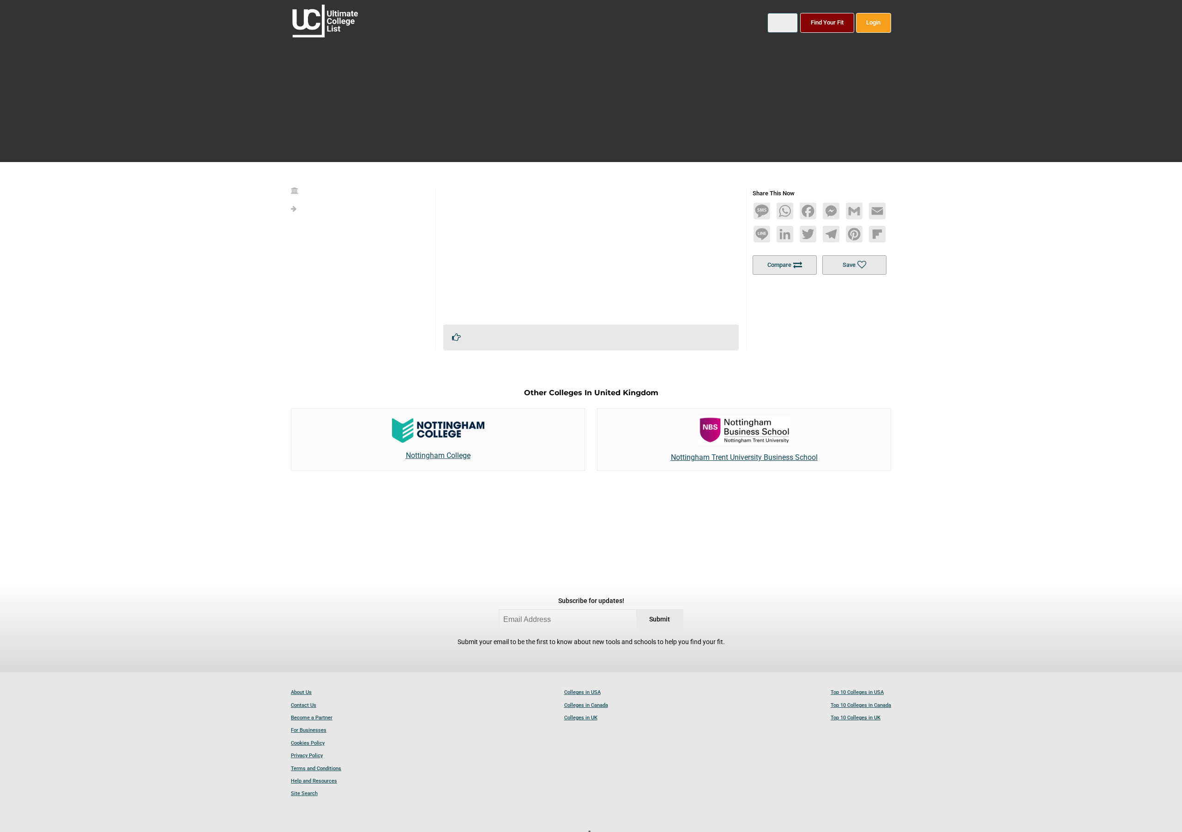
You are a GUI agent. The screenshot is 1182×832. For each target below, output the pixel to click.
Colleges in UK (580, 718)
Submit (659, 619)
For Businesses (308, 730)
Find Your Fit (827, 22)
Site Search (304, 793)
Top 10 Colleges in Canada (861, 705)
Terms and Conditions (316, 769)
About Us (301, 692)
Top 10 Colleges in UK (855, 718)
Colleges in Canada (586, 705)
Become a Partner (311, 718)
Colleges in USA (582, 692)
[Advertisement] (591, 252)
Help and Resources (314, 781)
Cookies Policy (308, 743)
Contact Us (303, 705)
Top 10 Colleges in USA (857, 692)
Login (873, 22)
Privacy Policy (307, 756)
